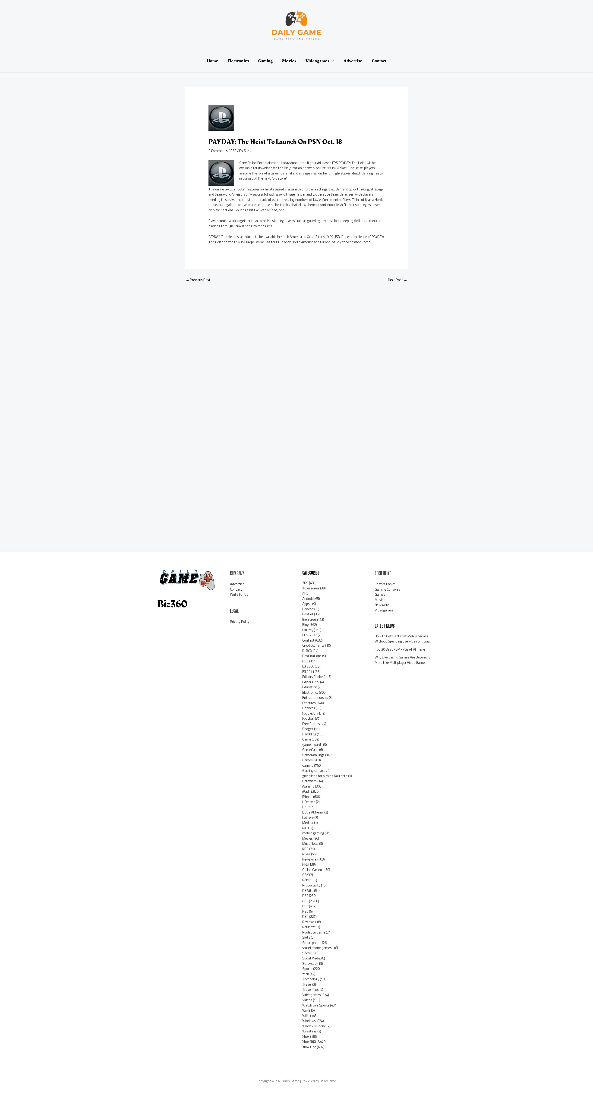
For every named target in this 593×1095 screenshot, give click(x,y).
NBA (305, 848)
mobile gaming (313, 833)
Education (309, 687)
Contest (308, 640)
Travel (307, 984)
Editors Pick (310, 682)
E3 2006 (308, 666)
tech (305, 974)
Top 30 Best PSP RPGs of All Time (400, 649)
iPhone (307, 796)
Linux (306, 807)
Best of (307, 614)
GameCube (310, 749)
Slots (306, 937)
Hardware (309, 781)
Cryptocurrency (313, 645)
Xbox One (309, 1047)
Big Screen (310, 619)
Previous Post (198, 279)
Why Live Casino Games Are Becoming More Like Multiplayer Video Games (402, 660)
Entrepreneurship (315, 697)
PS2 (305, 895)
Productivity (311, 885)
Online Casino (312, 869)
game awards (312, 744)
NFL (305, 864)
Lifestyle (308, 801)
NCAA (306, 854)
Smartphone (311, 942)
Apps (306, 603)
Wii (304, 1010)
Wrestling (309, 1031)
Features (309, 702)
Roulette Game (313, 932)
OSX (305, 874)
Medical (307, 822)
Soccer (307, 953)
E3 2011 (308, 671)
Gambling (309, 734)
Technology (310, 979)
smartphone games (317, 947)
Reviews (308, 921)
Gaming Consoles (387, 589)
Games (307, 760)
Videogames (311, 994)
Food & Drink (311, 713)
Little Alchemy (313, 812)
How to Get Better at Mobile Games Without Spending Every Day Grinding (402, 639)
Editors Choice (312, 676)
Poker (306, 880)
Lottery (308, 817)
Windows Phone (314, 1026)
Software (309, 963)
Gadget (307, 728)
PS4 (305, 906)
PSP (305, 916)
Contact (236, 589)
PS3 (233, 150)
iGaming (308, 786)
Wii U (305, 1015)
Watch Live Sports (315, 1005)
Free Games (311, 723)
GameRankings (313, 755)
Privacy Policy (239, 621)
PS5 (305, 911)
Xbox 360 (309, 1041)
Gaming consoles (314, 770)
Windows (309, 1020)
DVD (305, 661)
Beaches (308, 609)
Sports (307, 968)
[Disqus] (296, 348)
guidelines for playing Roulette (324, 775)
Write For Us (239, 594)
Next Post (397, 279)
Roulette (309, 927)
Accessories (310, 588)
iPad (305, 791)
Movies (307, 838)
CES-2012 (309, 635)
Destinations (312, 655)
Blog (305, 624)
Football (308, 718)
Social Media (311, 958)
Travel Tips (310, 989)
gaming (307, 765)
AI (303, 593)
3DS (305, 582)
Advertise (237, 584)
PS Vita (307, 890)
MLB (305, 828)
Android (308, 598)
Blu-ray (307, 630)
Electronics (310, 692)
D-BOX (307, 650)
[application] (331, 61)
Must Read (310, 843)
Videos (307, 1000)
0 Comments (218, 150)
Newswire (309, 859)
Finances (308, 708)
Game (306, 739)
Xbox (305, 1036)
